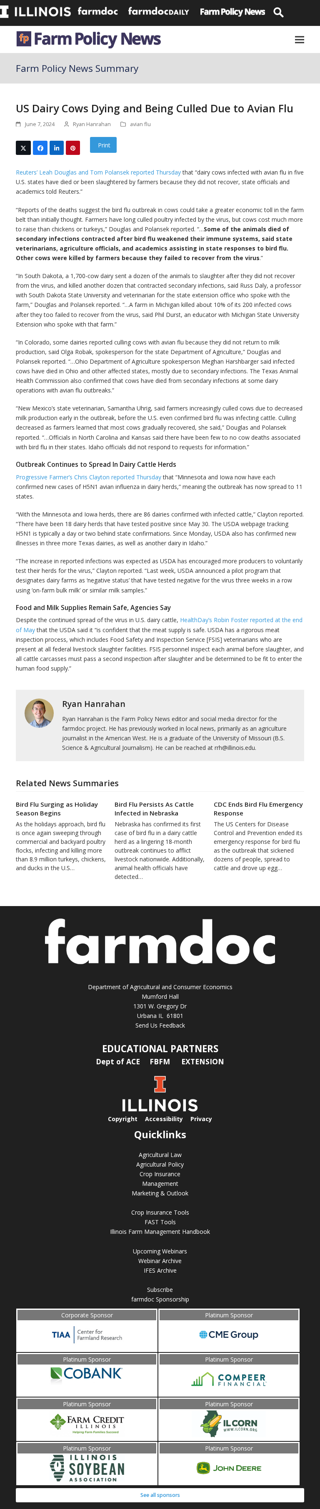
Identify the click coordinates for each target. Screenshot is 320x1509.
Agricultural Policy (160, 1164)
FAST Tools (160, 1222)
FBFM (161, 1061)
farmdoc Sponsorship (160, 1299)
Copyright (123, 1119)
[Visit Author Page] (39, 713)
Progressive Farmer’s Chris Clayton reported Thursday (88, 477)
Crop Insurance (160, 1174)
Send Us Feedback (160, 1025)
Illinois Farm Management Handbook (160, 1232)
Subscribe (160, 1290)
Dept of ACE (119, 1061)
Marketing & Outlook (160, 1193)
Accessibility (164, 1119)
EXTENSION (202, 1061)
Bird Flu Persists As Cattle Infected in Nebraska (154, 808)
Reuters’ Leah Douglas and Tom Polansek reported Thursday (98, 172)
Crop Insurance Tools (160, 1212)
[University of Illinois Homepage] (160, 1109)
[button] (299, 39)
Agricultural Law (160, 1155)
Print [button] (103, 145)
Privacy (201, 1119)
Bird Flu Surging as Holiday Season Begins (57, 808)
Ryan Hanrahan (93, 703)
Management (160, 1183)
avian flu (140, 124)
